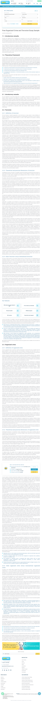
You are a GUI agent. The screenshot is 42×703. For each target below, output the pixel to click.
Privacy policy (20, 700)
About (23, 664)
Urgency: (5, 19)
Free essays (24, 672)
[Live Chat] (39, 693)
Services (23, 667)
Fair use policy (29, 700)
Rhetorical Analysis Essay (26, 689)
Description (3, 689)
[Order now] (37, 3)
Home (4, 6)
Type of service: (23, 12)
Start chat (34, 469)
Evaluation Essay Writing (26, 687)
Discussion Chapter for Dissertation (27, 684)
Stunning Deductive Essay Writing (27, 681)
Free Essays (7, 6)
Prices (23, 661)
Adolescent (2, 678)
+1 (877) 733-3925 (5, 662)
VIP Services (24, 670)
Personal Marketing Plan (26, 686)
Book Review (3, 683)
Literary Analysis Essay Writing (27, 677)
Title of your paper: (6, 12)
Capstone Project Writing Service (27, 680)
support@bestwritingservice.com (7, 666)
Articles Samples (3, 681)
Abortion (2, 677)
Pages (22, 19)
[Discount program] (34, 3)
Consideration (3, 687)
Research (12, 6)
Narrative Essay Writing (26, 683)
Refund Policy (24, 700)
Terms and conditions (14, 700)
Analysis (2, 680)
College (2, 686)
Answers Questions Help (26, 678)
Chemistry (2, 684)
